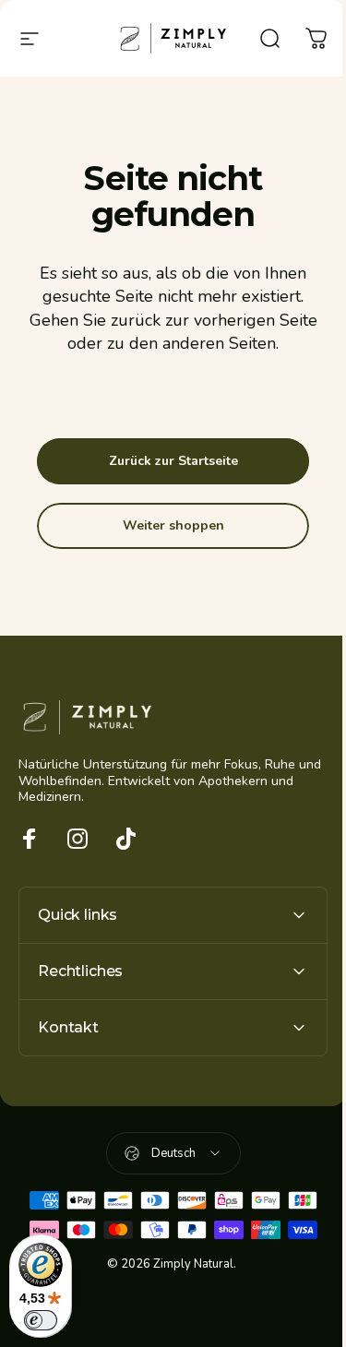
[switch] (40, 1320)
